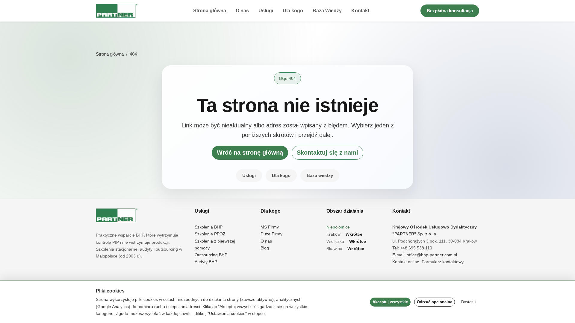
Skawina (345, 248)
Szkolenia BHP (209, 227)
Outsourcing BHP (211, 255)
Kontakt (360, 10)
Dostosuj (468, 302)
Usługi (265, 10)
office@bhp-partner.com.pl (432, 255)
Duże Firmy (271, 234)
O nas (242, 10)
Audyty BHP (206, 262)
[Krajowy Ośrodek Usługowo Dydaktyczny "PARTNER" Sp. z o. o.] (116, 215)
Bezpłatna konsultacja (450, 10)
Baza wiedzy (320, 175)
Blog (265, 248)
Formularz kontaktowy (443, 262)
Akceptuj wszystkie (390, 302)
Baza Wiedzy (327, 10)
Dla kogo (293, 10)
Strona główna (209, 10)
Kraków (344, 234)
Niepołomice (338, 227)
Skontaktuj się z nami (327, 152)
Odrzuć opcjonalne (434, 302)
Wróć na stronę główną (250, 152)
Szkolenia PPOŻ (210, 234)
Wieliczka (346, 241)
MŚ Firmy (270, 227)
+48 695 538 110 (416, 248)
